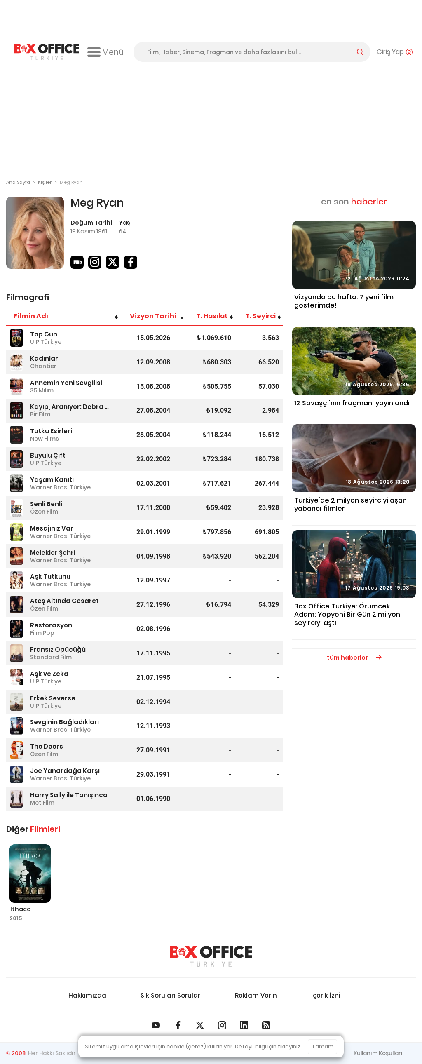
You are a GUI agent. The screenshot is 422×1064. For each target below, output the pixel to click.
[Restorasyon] (16, 629)
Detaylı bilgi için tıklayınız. (268, 1046)
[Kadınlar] (16, 362)
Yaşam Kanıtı (52, 479)
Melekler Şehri (52, 552)
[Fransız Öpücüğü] (16, 653)
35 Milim (42, 390)
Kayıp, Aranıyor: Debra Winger (69, 406)
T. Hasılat (212, 316)
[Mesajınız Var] (16, 532)
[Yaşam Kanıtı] (16, 483)
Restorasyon (51, 625)
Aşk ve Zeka (49, 673)
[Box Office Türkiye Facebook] (178, 1025)
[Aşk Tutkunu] (16, 580)
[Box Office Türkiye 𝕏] (200, 1025)
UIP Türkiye (45, 342)
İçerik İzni (325, 995)
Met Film (42, 803)
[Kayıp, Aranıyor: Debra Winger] (16, 411)
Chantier (43, 366)
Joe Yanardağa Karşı (65, 770)
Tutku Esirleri (51, 431)
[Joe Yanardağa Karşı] (16, 774)
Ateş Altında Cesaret (64, 601)
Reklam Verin (256, 995)
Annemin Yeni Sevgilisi (66, 382)
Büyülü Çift (48, 455)
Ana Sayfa (18, 182)
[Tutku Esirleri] (16, 435)
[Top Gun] (16, 338)
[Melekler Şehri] (16, 556)
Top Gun (43, 334)
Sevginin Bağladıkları (64, 722)
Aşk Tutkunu (50, 576)
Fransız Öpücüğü (58, 649)
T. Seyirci (261, 316)
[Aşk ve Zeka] (16, 677)
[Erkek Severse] (16, 702)
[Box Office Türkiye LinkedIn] (244, 1025)
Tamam (322, 1046)
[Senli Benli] (16, 508)
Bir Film (40, 414)
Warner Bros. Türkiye (60, 487)
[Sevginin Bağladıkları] (16, 726)
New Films (44, 439)
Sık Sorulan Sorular (170, 995)
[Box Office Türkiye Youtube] (156, 1025)
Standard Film (51, 657)
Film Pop (42, 633)
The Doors (46, 746)
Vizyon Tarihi (153, 316)
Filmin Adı (31, 316)
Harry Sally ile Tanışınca (69, 795)
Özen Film (44, 511)
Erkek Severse (52, 698)
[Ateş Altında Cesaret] (16, 604)
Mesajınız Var (51, 528)
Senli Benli (46, 504)
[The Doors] (16, 750)
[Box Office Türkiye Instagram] (222, 1025)
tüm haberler (348, 657)
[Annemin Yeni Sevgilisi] (16, 386)
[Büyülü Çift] (16, 459)
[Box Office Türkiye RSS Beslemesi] (266, 1025)
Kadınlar (44, 358)
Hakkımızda (87, 995)
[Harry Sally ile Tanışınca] (16, 799)
